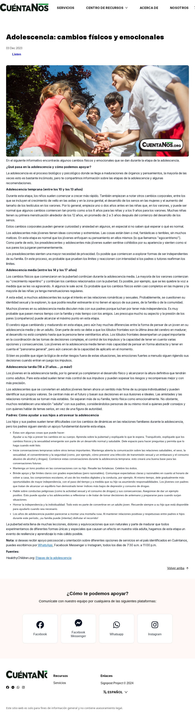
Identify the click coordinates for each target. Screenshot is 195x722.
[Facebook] (7, 687)
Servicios (65, 8)
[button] (121, 692)
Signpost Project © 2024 (117, 683)
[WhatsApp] (18, 687)
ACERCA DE (149, 8)
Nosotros (179, 8)
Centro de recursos (104, 8)
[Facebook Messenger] (12, 687)
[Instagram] (23, 687)
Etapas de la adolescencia (53, 558)
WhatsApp (45, 545)
